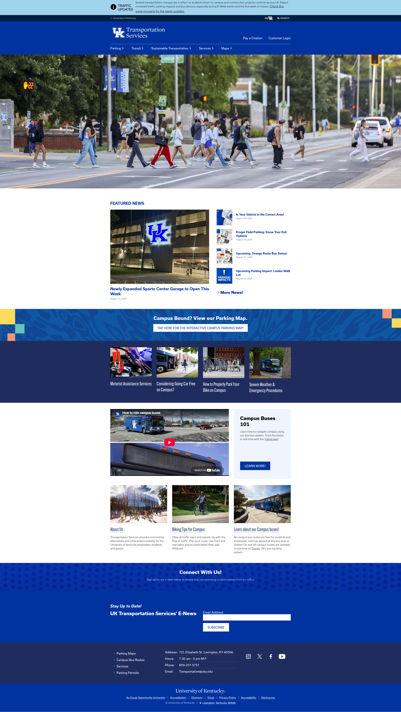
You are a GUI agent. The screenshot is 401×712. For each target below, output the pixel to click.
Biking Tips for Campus (188, 529)
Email (211, 697)
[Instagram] (248, 657)
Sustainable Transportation (169, 48)
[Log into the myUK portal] (269, 18)
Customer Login (279, 38)
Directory (197, 697)
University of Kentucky (124, 18)
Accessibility (248, 697)
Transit (136, 48)
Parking (115, 48)
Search (284, 18)
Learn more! (255, 466)
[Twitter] (259, 657)
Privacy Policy (227, 697)
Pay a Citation (252, 38)
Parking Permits (128, 673)
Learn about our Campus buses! (256, 529)
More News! (231, 292)
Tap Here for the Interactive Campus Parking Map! (200, 328)
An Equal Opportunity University (145, 697)
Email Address (213, 612)
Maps (225, 48)
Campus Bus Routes (131, 660)
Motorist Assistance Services (131, 384)
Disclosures (268, 697)
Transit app (271, 439)
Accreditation (178, 697)
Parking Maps (126, 653)
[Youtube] (282, 657)
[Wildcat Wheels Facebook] (270, 657)
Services (205, 48)
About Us (116, 529)
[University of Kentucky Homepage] (200, 691)
